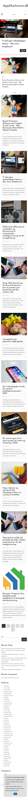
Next (24, 50)
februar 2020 (7, 762)
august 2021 (7, 745)
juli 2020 (6, 760)
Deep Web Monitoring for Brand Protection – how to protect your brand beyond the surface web (13, 287)
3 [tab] (15, 92)
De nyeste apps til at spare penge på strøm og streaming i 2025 (14, 440)
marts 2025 (7, 701)
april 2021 (6, 752)
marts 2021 (7, 754)
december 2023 (8, 714)
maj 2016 (6, 766)
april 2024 (6, 709)
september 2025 (8, 695)
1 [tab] (12, 92)
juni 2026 (6, 686)
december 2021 (8, 743)
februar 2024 (7, 712)
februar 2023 (7, 728)
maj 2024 (6, 707)
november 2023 (8, 716)
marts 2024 (7, 710)
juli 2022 (6, 739)
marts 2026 (7, 688)
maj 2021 (6, 750)
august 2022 (7, 737)
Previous (21, 50)
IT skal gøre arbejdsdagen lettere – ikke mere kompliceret (14, 44)
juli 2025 (6, 697)
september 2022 (8, 735)
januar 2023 (7, 729)
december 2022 (8, 731)
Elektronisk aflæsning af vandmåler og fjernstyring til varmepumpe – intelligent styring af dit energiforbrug (14, 660)
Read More (9, 50)
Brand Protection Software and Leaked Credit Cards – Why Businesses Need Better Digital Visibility (13, 125)
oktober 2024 (7, 705)
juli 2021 (6, 747)
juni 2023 (6, 720)
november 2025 (8, 691)
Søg (2, 636)
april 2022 (6, 741)
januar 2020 (7, 764)
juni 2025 (6, 699)
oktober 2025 (7, 693)
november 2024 (8, 703)
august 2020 (7, 758)
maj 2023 (6, 722)
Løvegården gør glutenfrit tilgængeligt (11, 669)
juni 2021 (6, 748)
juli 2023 (6, 718)
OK (15, 793)
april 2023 (6, 724)
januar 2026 (7, 690)
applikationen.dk (10, 25)
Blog (4, 22)
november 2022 (8, 733)
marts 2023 (7, 726)
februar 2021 (7, 756)
